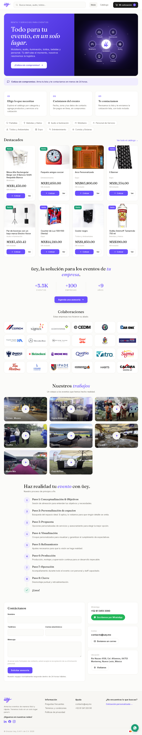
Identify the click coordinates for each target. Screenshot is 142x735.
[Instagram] (14, 721)
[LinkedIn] (5, 721)
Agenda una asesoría (69, 299)
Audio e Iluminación (60, 123)
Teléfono (12, 627)
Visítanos (101, 667)
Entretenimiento (59, 129)
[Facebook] (9, 721)
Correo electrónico (53, 627)
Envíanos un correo (106, 641)
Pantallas (13, 123)
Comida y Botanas (83, 129)
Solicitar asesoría (20, 670)
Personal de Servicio (105, 123)
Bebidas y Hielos (34, 123)
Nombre (11, 614)
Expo (40, 129)
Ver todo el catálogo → (127, 140)
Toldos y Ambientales (19, 129)
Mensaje (11, 639)
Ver (29, 196)
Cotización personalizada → (119, 704)
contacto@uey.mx (83, 704)
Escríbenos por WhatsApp (109, 617)
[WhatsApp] (135, 728)
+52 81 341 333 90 (83, 708)
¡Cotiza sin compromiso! (27, 65)
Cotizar (17, 196)
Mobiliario (82, 123)
